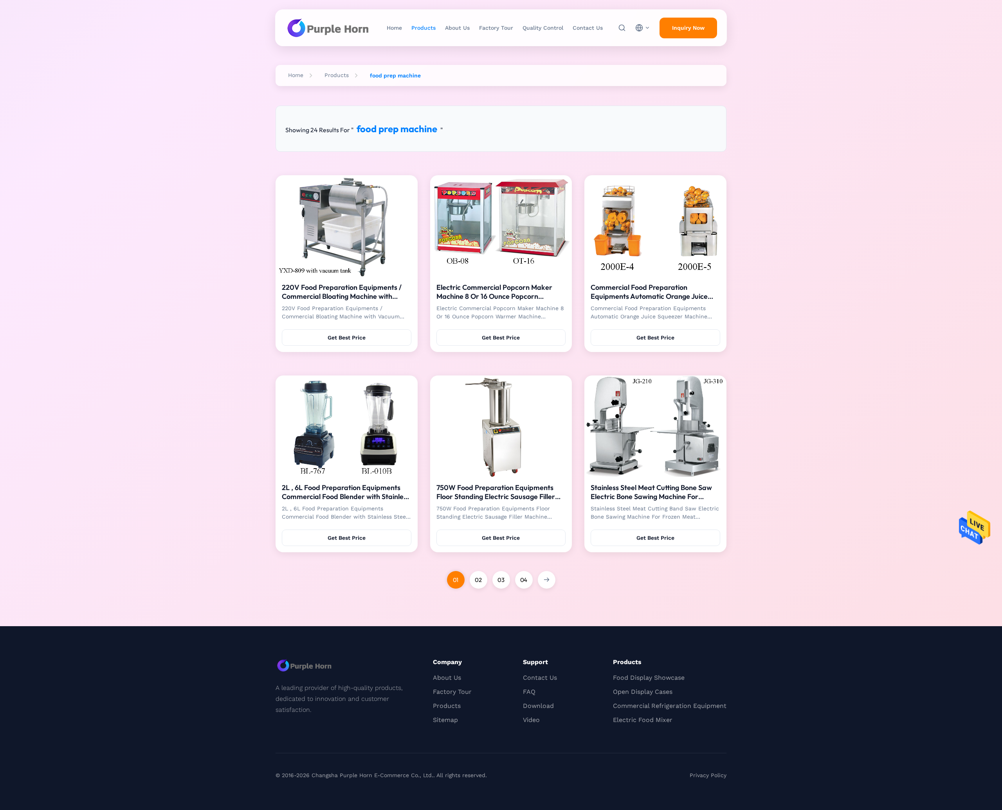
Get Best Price (347, 337)
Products (423, 28)
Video (531, 720)
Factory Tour (496, 28)
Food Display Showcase (649, 677)
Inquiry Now (688, 28)
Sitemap (445, 720)
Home (394, 28)
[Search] (622, 28)
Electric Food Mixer (642, 720)
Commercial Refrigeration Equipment (669, 705)
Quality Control (543, 28)
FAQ (529, 691)
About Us (457, 28)
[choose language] (642, 28)
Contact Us (588, 28)
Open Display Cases (642, 691)
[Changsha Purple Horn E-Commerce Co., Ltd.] (328, 28)
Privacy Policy (708, 775)
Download (538, 705)
